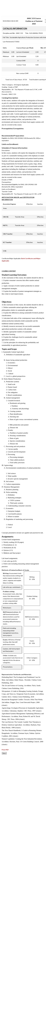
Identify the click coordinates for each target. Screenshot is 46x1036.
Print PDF (5, 750)
